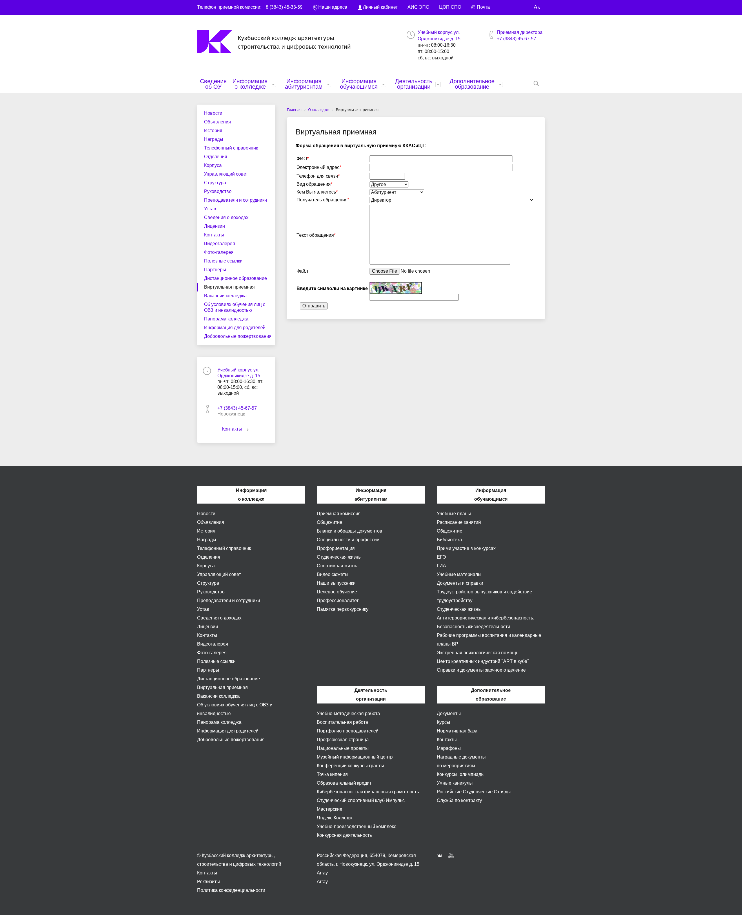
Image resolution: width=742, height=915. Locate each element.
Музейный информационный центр (355, 756)
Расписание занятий (459, 522)
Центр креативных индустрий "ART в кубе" (483, 661)
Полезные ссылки (223, 260)
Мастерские (329, 809)
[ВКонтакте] (441, 855)
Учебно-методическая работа (348, 713)
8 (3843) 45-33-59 (284, 7)
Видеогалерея (219, 243)
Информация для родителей (234, 327)
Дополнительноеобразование (472, 84)
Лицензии (214, 226)
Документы (449, 713)
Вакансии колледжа (225, 295)
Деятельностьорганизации (413, 84)
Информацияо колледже (250, 84)
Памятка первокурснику (342, 609)
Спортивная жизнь (337, 565)
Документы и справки (460, 583)
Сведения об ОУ (213, 84)
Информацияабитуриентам (304, 84)
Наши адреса (332, 7)
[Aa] (537, 7)
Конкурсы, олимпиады (461, 774)
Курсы (443, 722)
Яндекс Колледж (334, 817)
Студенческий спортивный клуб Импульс (361, 800)
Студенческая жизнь (339, 557)
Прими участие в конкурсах (466, 548)
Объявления (217, 121)
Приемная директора (520, 32)
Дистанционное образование (235, 278)
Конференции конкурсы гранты (350, 765)
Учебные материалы (459, 574)
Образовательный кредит (344, 783)
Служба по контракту (459, 800)
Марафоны (449, 748)
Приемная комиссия (339, 513)
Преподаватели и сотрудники (235, 200)
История (213, 130)
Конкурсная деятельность (344, 835)
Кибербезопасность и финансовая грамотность (368, 791)
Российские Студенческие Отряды (474, 791)
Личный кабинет (380, 7)
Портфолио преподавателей (348, 730)
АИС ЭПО (418, 7)
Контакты (214, 234)
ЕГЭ (441, 557)
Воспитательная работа (342, 722)
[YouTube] (452, 855)
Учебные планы (454, 513)
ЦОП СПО (450, 7)
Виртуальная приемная (229, 287)
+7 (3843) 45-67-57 (516, 38)
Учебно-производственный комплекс (356, 826)
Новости (213, 113)
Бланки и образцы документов (349, 530)
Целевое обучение (337, 591)
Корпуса (213, 165)
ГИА (441, 565)
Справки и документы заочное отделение (481, 670)
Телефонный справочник (231, 147)
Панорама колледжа (226, 318)
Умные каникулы (455, 783)
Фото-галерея (219, 252)
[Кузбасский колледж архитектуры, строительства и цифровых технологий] (217, 41)
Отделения (215, 156)
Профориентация (336, 548)
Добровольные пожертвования (238, 336)
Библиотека (449, 539)
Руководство (218, 191)
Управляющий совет (226, 174)
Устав (210, 208)
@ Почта (480, 7)
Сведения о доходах (226, 217)
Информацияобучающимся (359, 84)
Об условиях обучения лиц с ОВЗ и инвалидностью (234, 307)
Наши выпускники (336, 583)
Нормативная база (457, 730)
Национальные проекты (343, 748)
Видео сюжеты (332, 574)
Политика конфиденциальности (231, 890)
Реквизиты (208, 881)
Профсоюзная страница (343, 739)
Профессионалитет (338, 600)
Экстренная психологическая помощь (477, 652)
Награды (213, 139)
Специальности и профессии (348, 539)
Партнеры (215, 269)
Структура (215, 182)
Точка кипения (332, 774)
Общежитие (329, 522)
